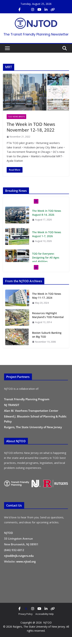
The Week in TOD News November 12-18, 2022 (31, 127)
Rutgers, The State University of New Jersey (33, 427)
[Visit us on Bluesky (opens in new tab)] (52, 9)
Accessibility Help (44, 614)
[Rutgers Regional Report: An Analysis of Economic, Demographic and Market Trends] (17, 261)
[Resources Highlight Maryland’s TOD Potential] (17, 317)
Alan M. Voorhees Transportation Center (31, 410)
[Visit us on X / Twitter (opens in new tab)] (26, 9)
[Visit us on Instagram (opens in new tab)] (33, 9)
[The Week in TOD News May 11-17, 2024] (17, 298)
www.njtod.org (26, 561)
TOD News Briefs (16, 116)
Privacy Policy (25, 614)
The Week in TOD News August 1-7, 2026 (46, 212)
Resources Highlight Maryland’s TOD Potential (48, 315)
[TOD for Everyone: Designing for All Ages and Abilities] (17, 236)
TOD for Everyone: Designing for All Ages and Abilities (45, 236)
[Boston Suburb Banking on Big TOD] (17, 337)
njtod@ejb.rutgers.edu (19, 556)
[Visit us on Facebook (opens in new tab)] (19, 9)
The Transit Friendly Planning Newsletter (36, 34)
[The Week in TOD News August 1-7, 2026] (17, 215)
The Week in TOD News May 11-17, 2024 (46, 295)
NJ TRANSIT (11, 405)
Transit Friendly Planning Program (26, 399)
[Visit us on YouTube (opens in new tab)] (39, 9)
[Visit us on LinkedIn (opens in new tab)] (46, 9)
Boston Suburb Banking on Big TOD (46, 334)
